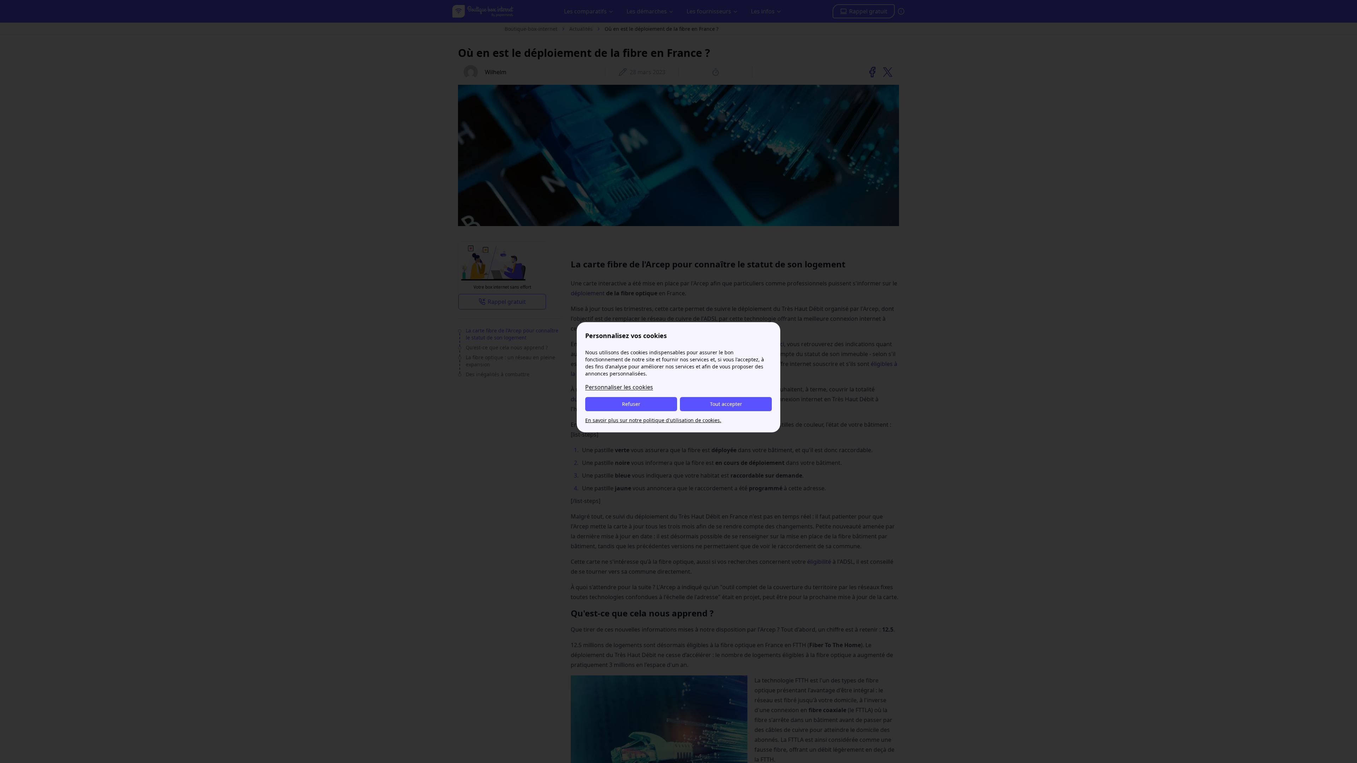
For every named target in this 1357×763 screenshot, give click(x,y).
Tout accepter (726, 404)
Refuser (631, 404)
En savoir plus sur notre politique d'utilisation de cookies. (653, 420)
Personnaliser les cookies (619, 387)
